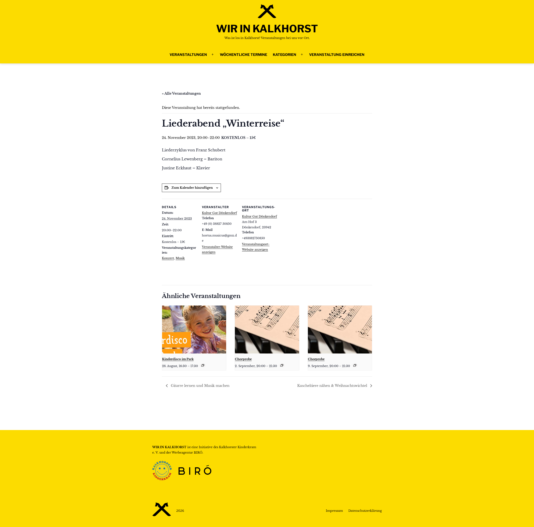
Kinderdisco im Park (178, 359)
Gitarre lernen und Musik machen (199, 386)
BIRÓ (198, 452)
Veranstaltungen (188, 55)
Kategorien (284, 55)
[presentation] (194, 329)
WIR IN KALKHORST (267, 29)
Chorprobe (243, 359)
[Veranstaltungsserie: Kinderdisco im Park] (202, 365)
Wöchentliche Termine (243, 55)
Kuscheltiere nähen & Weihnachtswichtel (332, 386)
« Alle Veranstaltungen (181, 93)
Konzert (168, 258)
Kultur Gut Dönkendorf (219, 213)
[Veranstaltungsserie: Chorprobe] (281, 365)
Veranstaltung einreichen (336, 55)
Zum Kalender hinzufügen (192, 188)
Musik (180, 258)
